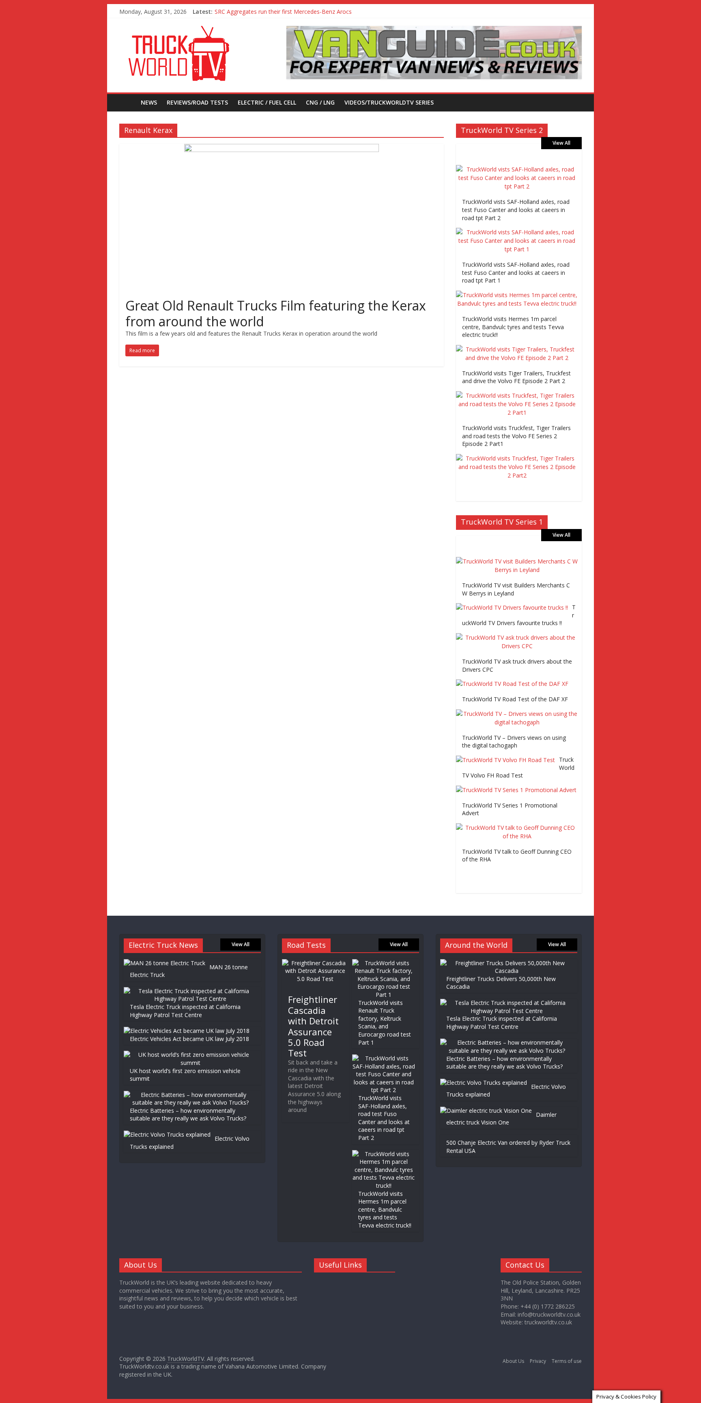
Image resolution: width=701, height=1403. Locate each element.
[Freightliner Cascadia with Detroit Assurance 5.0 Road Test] (315, 963)
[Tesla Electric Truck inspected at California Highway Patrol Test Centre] (190, 991)
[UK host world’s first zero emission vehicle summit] (190, 1054)
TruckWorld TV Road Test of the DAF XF (515, 699)
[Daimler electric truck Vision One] (486, 1110)
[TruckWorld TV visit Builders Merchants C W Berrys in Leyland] (517, 561)
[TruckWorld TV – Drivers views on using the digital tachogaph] (517, 714)
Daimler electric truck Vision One (501, 1119)
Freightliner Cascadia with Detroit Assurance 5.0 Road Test (313, 1026)
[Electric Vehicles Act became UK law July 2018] (186, 1031)
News (149, 102)
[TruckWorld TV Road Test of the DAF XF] (512, 684)
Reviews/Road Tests (197, 102)
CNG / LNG (320, 102)
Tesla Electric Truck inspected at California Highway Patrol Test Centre (185, 1011)
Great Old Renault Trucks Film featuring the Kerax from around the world (275, 313)
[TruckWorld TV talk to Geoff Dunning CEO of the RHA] (517, 827)
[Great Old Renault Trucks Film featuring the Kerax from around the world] (281, 148)
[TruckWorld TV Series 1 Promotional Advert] (516, 790)
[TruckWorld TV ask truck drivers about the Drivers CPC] (517, 637)
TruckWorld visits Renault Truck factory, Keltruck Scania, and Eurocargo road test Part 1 (384, 1022)
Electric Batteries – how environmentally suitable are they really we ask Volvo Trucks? (188, 1114)
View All (561, 142)
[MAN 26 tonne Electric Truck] (164, 963)
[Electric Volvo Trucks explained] (167, 1134)
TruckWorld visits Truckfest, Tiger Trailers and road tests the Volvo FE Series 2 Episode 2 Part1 (516, 436)
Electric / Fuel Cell (267, 102)
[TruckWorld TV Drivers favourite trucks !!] (512, 607)
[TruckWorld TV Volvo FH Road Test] (505, 760)
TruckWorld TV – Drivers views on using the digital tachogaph (514, 742)
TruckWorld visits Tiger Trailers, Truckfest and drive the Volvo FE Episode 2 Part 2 (516, 377)
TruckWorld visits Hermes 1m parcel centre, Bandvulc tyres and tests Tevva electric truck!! (513, 326)
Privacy (538, 1361)
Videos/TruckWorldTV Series (389, 102)
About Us (513, 1361)
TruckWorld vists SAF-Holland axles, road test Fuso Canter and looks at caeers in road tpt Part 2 (516, 209)
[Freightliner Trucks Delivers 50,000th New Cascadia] (506, 963)
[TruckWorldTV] (127, 102)
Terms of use (567, 1361)
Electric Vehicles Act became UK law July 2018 (189, 1039)
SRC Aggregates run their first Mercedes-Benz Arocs (283, 11)
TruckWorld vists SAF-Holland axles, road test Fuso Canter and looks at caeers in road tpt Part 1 (516, 272)
